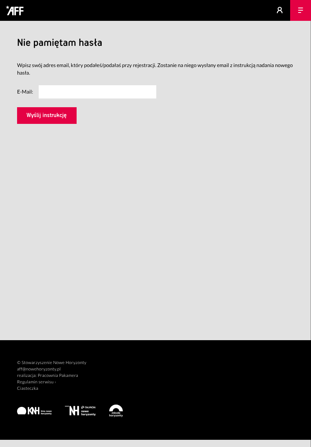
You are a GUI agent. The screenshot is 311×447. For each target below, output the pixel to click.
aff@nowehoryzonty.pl (39, 369)
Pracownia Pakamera (58, 375)
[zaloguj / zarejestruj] (279, 10)
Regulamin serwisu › (36, 382)
